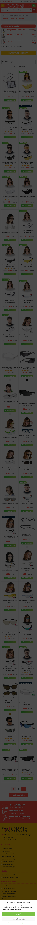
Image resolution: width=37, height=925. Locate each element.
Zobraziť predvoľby (19, 919)
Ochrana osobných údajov (21, 923)
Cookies (10, 923)
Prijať (18, 914)
